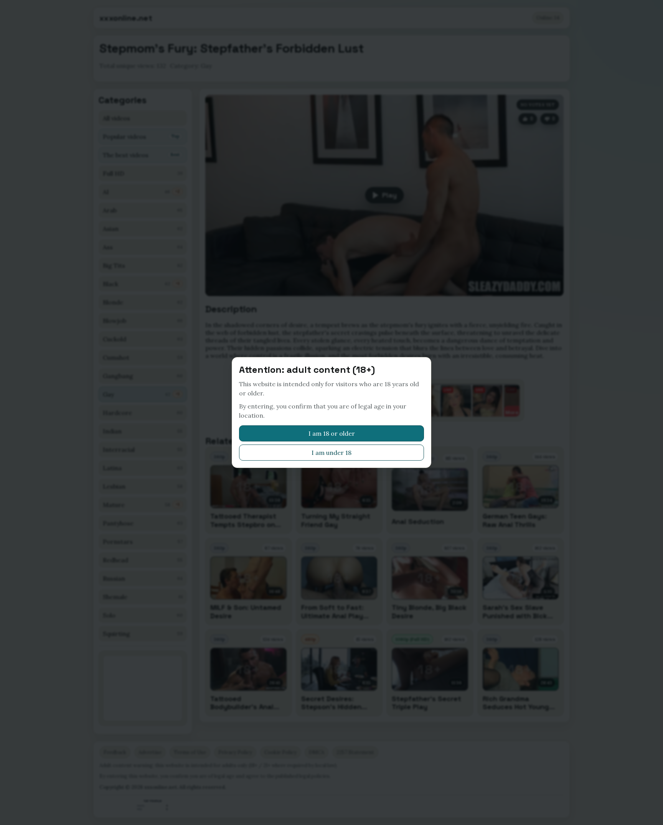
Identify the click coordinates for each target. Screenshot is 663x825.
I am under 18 (331, 452)
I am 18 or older (331, 433)
